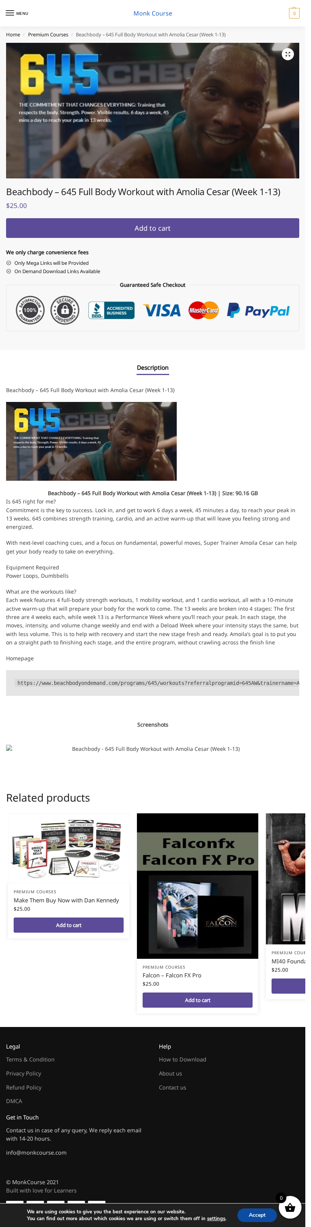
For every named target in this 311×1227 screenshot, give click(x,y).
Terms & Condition (30, 1059)
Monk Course (153, 13)
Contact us (172, 1087)
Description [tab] (153, 367)
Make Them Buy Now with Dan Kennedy (66, 900)
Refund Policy (23, 1087)
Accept (257, 1215)
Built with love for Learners (41, 1190)
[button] (293, 13)
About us (170, 1073)
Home (13, 34)
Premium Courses (48, 34)
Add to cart (153, 228)
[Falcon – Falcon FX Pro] (197, 886)
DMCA (14, 1101)
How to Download (182, 1059)
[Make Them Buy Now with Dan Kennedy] (68, 848)
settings (216, 1218)
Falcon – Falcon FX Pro (172, 975)
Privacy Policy (23, 1073)
